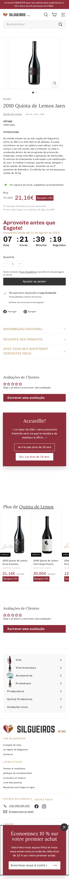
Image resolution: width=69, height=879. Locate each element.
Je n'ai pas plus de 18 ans (34, 447)
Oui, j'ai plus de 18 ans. (34, 456)
